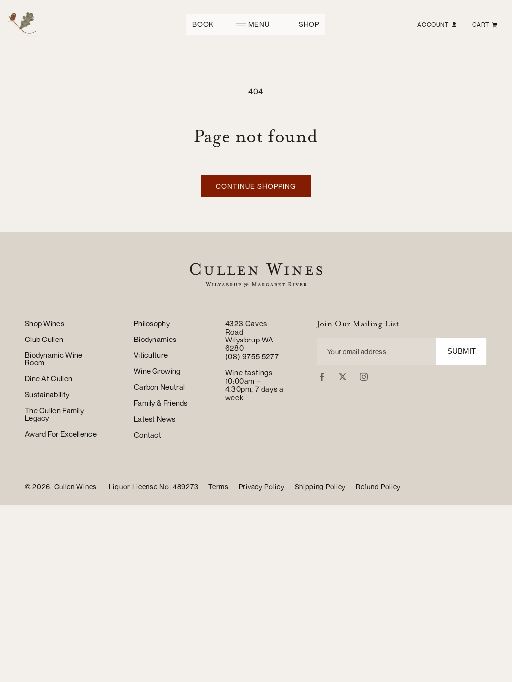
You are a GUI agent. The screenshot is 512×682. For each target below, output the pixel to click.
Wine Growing (157, 370)
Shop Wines (44, 324)
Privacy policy (262, 486)
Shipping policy (320, 486)
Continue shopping (256, 186)
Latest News (155, 418)
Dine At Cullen (48, 378)
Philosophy (152, 324)
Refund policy (378, 486)
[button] (256, 24)
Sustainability (47, 394)
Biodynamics (155, 339)
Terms (218, 486)
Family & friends (161, 402)
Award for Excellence (61, 433)
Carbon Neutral (159, 386)
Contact (148, 434)
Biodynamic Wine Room (54, 358)
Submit (462, 351)
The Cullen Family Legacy (54, 414)
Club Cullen (44, 339)
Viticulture (151, 354)
